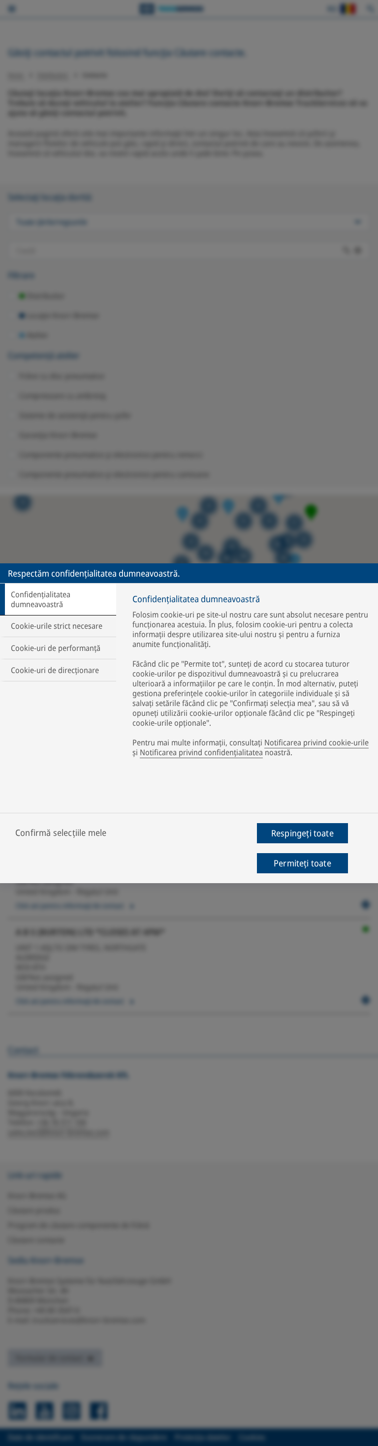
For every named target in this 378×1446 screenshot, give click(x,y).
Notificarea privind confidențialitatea (201, 752)
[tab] (58, 599)
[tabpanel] (251, 677)
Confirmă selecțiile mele (60, 832)
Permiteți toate (302, 863)
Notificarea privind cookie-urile (316, 742)
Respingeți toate (302, 833)
